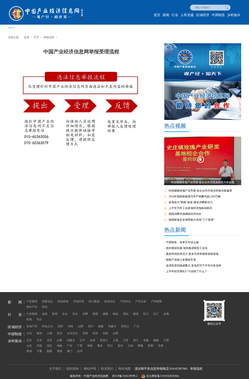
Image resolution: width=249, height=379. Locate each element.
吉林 (92, 340)
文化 (75, 313)
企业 (29, 333)
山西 (80, 326)
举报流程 (48, 37)
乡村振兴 (233, 15)
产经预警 (156, 301)
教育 (55, 313)
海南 (90, 345)
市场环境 (78, 301)
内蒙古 (112, 326)
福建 (100, 326)
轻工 (146, 313)
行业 (175, 15)
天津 (39, 340)
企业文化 (72, 333)
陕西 (150, 345)
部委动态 (47, 301)
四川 (90, 326)
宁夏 (39, 351)
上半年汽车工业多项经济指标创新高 (190, 208)
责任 (59, 333)
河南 (70, 326)
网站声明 (90, 368)
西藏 (140, 345)
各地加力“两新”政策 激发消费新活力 (191, 202)
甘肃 (160, 345)
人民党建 (187, 15)
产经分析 (140, 301)
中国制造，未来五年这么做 (182, 242)
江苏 (125, 340)
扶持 (95, 333)
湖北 (49, 345)
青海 (29, 351)
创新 (105, 333)
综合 (39, 319)
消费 (85, 313)
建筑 (136, 313)
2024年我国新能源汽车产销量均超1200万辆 (194, 196)
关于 (36, 37)
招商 (60, 326)
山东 (29, 345)
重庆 (100, 345)
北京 (29, 340)
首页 (157, 15)
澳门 (69, 351)
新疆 (49, 351)
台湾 (79, 351)
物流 (115, 313)
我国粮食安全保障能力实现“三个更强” (192, 219)
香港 (59, 351)
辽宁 (82, 340)
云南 (130, 345)
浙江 (136, 340)
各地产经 (31, 326)
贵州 (120, 345)
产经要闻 (31, 301)
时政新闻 (63, 301)
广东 (136, 326)
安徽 (146, 340)
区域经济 (202, 15)
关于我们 (55, 368)
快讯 (44, 306)
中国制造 (218, 15)
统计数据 (94, 301)
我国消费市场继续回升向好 (185, 213)
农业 (65, 313)
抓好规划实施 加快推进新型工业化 (187, 248)
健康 (105, 313)
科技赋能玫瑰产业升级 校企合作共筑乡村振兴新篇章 (200, 190)
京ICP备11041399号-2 (125, 376)
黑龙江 (125, 326)
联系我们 (107, 368)
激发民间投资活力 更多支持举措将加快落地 (192, 253)
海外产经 (31, 306)
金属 (166, 313)
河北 (49, 340)
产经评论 (125, 301)
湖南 (59, 345)
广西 (79, 345)
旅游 (44, 313)
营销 (85, 333)
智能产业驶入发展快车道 (181, 259)
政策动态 (109, 301)
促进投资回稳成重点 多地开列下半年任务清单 (193, 265)
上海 (115, 340)
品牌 (115, 333)
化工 (156, 313)
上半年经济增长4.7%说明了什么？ (186, 271)
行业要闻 (31, 313)
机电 (29, 319)
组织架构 (72, 368)
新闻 (166, 15)
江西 (166, 340)
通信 (125, 313)
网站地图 (124, 368)
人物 (49, 333)
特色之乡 (47, 326)
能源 (95, 313)
